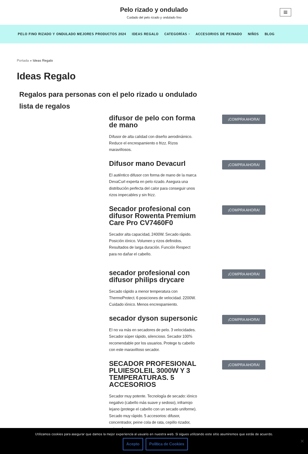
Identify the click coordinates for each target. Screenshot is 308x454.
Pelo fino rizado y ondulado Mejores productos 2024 (72, 34)
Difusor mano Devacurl (147, 163)
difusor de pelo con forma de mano (152, 121)
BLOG (270, 34)
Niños (253, 34)
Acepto (133, 444)
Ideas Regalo (145, 34)
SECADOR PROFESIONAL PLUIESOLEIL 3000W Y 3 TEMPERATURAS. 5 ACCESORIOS (152, 374)
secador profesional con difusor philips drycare (149, 276)
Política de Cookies (166, 444)
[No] (302, 441)
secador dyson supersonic (153, 318)
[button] (189, 34)
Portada (23, 60)
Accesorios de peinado (219, 34)
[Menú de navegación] (285, 12)
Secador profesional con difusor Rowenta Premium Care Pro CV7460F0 (152, 216)
